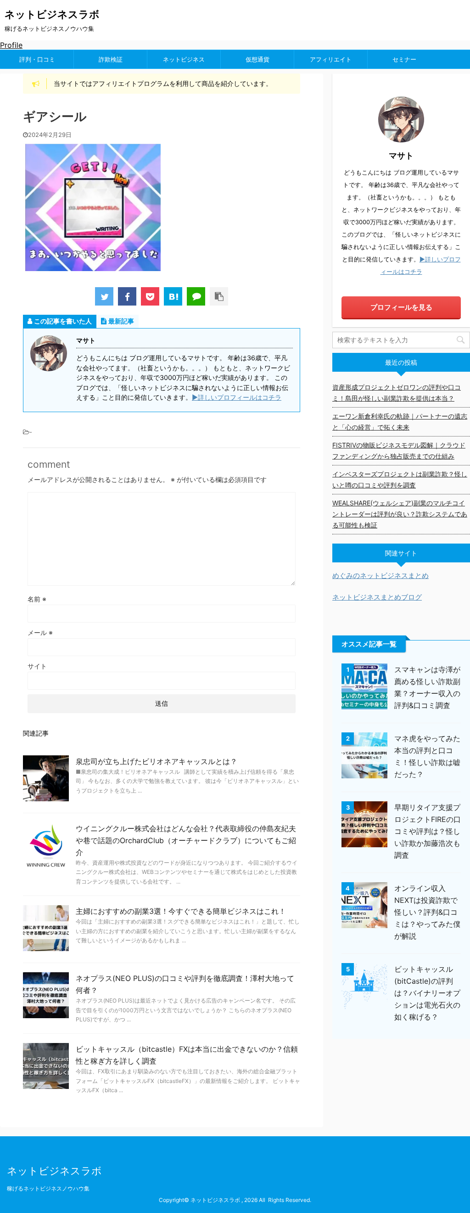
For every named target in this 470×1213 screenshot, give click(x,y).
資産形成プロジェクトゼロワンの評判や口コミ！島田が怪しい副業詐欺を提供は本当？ (396, 392)
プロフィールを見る (401, 307)
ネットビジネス (184, 59)
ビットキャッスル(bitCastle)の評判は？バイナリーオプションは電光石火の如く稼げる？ (427, 992)
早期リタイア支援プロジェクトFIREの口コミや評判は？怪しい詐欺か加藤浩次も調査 (427, 831)
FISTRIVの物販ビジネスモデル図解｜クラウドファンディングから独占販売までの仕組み (398, 450)
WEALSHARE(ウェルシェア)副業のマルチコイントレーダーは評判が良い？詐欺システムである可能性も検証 (399, 514)
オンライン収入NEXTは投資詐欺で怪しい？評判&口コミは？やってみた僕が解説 (427, 912)
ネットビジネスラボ (52, 14)
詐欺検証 (111, 59)
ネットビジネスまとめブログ (377, 597)
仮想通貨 (257, 59)
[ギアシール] (173, 296)
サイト (37, 666)
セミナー (404, 59)
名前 (37, 599)
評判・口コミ (37, 59)
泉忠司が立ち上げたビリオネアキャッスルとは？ (156, 761)
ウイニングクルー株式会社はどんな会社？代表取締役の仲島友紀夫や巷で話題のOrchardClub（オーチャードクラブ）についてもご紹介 (186, 840)
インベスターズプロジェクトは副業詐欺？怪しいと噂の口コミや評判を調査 (399, 479)
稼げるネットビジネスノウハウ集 (48, 1188)
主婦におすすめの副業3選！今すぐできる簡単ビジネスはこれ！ (181, 911)
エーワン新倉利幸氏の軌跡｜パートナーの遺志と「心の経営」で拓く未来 (399, 421)
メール (40, 632)
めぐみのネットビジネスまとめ (380, 575)
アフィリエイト (331, 59)
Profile (11, 45)
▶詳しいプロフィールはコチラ (236, 397)
